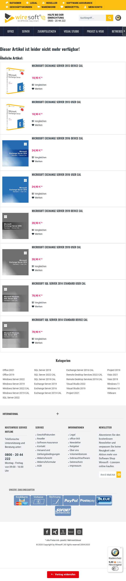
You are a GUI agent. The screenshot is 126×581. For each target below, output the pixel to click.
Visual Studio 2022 (75, 384)
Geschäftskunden (46, 434)
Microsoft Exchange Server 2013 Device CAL (57, 66)
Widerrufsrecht (44, 458)
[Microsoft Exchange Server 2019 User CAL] (15, 262)
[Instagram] (79, 532)
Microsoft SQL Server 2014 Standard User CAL (59, 283)
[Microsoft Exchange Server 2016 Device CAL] (15, 153)
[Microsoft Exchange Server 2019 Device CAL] (15, 226)
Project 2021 (72, 393)
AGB (39, 465)
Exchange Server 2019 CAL (48, 393)
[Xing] (55, 532)
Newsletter (75, 442)
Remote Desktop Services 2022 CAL (84, 374)
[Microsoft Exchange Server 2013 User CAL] (15, 117)
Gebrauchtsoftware (80, 458)
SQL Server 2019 (42, 370)
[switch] (115, 569)
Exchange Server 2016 (45, 388)
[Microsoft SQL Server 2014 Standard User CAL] (15, 298)
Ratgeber (74, 446)
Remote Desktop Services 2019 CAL (84, 379)
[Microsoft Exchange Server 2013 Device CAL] (15, 81)
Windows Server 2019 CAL (16, 393)
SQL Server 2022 (11, 397)
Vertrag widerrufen (65, 574)
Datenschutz (76, 462)
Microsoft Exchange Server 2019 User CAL (56, 247)
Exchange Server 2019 (45, 384)
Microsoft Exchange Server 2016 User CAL (56, 175)
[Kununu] (71, 532)
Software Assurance (47, 442)
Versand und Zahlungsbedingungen (48, 452)
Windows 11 (113, 384)
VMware (111, 393)
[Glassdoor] (63, 532)
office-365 (75, 438)
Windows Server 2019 (14, 384)
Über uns (74, 450)
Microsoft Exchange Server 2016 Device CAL (57, 138)
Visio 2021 (112, 374)
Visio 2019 (112, 379)
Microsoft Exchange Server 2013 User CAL (56, 102)
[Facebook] (47, 532)
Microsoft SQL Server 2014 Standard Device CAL (60, 320)
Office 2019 (8, 374)
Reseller (41, 438)
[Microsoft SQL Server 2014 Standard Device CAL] (15, 335)
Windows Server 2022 (14, 379)
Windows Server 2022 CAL (16, 388)
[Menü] (121, 549)
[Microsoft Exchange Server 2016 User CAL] (15, 189)
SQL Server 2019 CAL (45, 379)
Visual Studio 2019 (75, 388)
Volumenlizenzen (78, 454)
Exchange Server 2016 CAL (80, 370)
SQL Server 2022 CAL (45, 374)
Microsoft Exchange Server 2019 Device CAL (57, 211)
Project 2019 (113, 370)
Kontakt (41, 446)
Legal (72, 434)
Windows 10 (113, 388)
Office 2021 (8, 370)
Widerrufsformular (46, 462)
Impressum (75, 465)
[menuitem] (46, 7)
